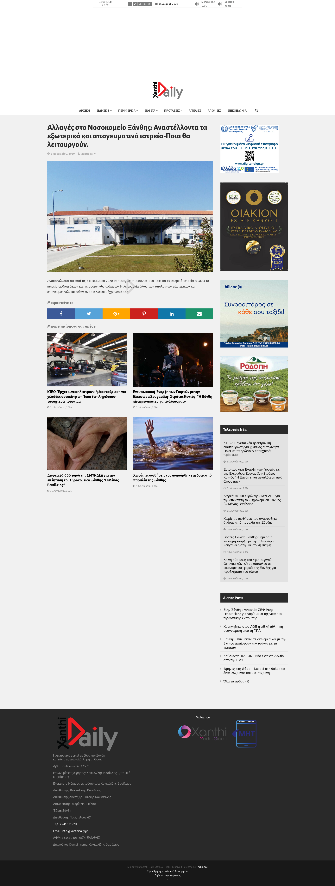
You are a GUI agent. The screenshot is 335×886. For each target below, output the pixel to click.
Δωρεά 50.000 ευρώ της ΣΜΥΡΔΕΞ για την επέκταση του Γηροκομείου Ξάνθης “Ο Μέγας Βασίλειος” (83, 480)
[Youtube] (144, 4)
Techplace (202, 867)
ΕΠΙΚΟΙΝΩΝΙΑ (237, 110)
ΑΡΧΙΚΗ (84, 110)
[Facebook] (130, 4)
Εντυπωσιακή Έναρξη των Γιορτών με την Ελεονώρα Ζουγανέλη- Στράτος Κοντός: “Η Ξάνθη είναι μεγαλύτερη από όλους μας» (172, 396)
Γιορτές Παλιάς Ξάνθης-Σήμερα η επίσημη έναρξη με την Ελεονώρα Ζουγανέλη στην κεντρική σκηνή (249, 541)
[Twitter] (135, 4)
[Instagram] (139, 4)
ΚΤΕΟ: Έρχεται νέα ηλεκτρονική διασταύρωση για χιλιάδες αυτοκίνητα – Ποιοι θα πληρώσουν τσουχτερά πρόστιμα (86, 396)
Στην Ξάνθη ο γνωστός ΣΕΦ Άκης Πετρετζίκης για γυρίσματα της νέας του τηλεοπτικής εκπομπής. (253, 614)
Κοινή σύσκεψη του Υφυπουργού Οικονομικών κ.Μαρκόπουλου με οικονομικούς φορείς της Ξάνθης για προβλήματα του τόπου (250, 566)
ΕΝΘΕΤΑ (149, 110)
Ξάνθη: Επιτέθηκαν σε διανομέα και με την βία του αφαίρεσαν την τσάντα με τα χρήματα (255, 643)
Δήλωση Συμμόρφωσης (167, 875)
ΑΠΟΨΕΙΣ (214, 110)
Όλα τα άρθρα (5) (236, 681)
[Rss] (149, 4)
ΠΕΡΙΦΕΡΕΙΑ (127, 110)
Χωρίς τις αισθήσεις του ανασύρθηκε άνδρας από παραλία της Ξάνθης (250, 520)
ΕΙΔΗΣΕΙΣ (103, 110)
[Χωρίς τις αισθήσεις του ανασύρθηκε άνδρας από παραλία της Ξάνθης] (173, 445)
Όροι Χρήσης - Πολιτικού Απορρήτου (167, 871)
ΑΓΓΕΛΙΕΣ (195, 110)
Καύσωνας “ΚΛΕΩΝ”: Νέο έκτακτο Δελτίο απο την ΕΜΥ (254, 658)
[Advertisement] (167, 42)
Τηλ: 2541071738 (65, 824)
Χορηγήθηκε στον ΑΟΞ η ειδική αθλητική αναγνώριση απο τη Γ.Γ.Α (253, 628)
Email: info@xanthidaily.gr (70, 831)
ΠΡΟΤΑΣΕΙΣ (172, 110)
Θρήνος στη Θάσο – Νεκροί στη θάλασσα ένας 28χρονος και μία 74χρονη (254, 671)
